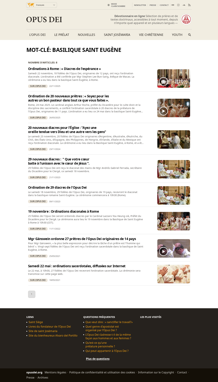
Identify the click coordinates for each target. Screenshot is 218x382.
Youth (177, 35)
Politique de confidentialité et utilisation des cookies (102, 372)
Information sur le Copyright (156, 372)
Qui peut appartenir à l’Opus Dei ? (107, 351)
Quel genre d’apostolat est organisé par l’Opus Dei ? (102, 328)
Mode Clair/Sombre (118, 5)
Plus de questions (98, 358)
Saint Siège (36, 322)
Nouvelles (86, 35)
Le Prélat (61, 35)
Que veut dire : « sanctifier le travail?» (109, 322)
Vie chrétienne (151, 35)
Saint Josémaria (117, 35)
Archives (43, 377)
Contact (164, 5)
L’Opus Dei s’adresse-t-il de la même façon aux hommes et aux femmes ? (108, 336)
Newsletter (140, 5)
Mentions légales (55, 372)
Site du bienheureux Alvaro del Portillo (53, 335)
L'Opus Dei (37, 35)
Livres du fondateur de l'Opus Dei (50, 326)
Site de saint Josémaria (43, 331)
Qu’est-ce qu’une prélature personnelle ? (100, 344)
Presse (153, 5)
